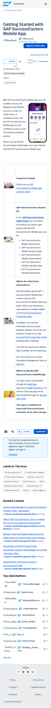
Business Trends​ (10, 481)
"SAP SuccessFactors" (12, 472)
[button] (15, 66)
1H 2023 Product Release (34, 472)
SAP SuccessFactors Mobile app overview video (29, 188)
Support (38, 694)
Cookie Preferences (12, 702)
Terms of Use (38, 680)
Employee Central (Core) (13, 486)
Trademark (12, 694)
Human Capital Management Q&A (20, 514)
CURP (41, 481)
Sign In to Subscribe (35, 46)
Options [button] (25, 50)
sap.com (20, 364)
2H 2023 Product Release (13, 477)
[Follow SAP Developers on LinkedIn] (33, 672)
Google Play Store (34, 388)
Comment (12, 454)
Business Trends (34, 477)
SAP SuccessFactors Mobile (14, 73)
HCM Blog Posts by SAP (13, 10)
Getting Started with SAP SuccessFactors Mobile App (23, 29)
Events (25, 490)
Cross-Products (10, 83)
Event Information (33, 486)
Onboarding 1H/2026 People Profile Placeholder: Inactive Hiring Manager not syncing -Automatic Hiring (25, 550)
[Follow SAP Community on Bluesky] (23, 672)
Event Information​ (10, 490)
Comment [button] (41, 431)
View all (6, 657)
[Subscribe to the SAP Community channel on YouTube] (28, 672)
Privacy (13, 680)
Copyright (13, 687)
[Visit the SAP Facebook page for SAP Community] (18, 672)
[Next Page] (27, 494)
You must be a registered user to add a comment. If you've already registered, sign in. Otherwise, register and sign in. (23, 445)
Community (18, 4)
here (44, 351)
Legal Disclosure (38, 687)
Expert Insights (38, 490)
